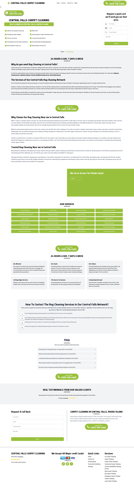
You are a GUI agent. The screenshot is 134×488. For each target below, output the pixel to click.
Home (62, 52)
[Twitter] (67, 464)
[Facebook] (71, 464)
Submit (116, 43)
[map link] (9, 3)
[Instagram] (63, 464)
